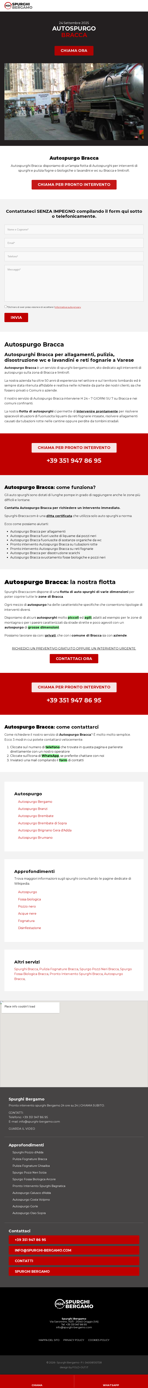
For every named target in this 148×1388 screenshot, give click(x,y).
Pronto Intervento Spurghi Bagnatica (39, 1186)
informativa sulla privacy (68, 307)
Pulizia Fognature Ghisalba (31, 1166)
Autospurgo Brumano (35, 837)
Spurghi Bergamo (32, 1271)
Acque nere (27, 913)
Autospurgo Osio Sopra (29, 1213)
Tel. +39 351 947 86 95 (74, 1324)
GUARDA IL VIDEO (22, 1128)
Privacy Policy (73, 1340)
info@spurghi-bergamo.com (43, 1250)
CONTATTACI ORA (74, 658)
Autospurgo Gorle (25, 1206)
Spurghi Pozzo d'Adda (28, 1152)
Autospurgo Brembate (36, 816)
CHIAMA (37, 1385)
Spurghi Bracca (26, 969)
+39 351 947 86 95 (30, 1240)
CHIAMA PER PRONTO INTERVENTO (74, 184)
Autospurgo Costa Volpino (31, 1199)
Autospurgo (27, 892)
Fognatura (26, 921)
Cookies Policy (98, 1340)
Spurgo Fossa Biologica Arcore (34, 1179)
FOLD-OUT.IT (80, 1367)
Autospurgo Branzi (32, 809)
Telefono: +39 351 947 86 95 (28, 1117)
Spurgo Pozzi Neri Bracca (99, 969)
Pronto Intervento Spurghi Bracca (76, 974)
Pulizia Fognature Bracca (58, 969)
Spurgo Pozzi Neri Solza (29, 1172)
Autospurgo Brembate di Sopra (42, 823)
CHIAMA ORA (74, 50)
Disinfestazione (29, 928)
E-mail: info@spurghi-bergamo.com (34, 1121)
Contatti (24, 1261)
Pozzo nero (27, 906)
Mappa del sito (49, 1340)
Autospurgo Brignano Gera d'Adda (44, 830)
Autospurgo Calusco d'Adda (32, 1193)
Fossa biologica (29, 899)
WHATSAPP (111, 1385)
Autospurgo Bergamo (35, 802)
